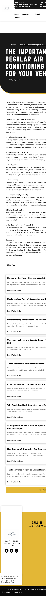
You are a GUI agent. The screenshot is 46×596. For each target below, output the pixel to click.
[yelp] (11, 551)
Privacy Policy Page (7, 582)
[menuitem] (18, 14)
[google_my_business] (16, 551)
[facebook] (6, 551)
